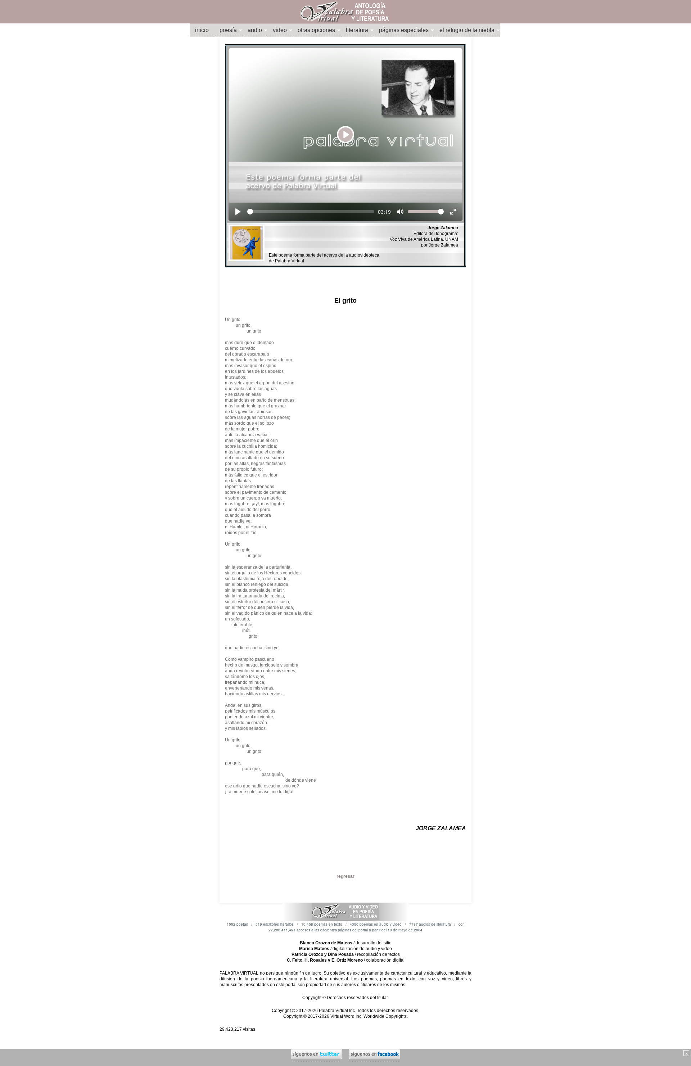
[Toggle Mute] (400, 211)
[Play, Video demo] (238, 211)
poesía (228, 30)
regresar (345, 876)
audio (255, 30)
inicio (202, 30)
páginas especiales (404, 30)
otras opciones (316, 30)
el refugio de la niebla (466, 30)
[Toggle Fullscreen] (453, 211)
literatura (357, 30)
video (280, 30)
